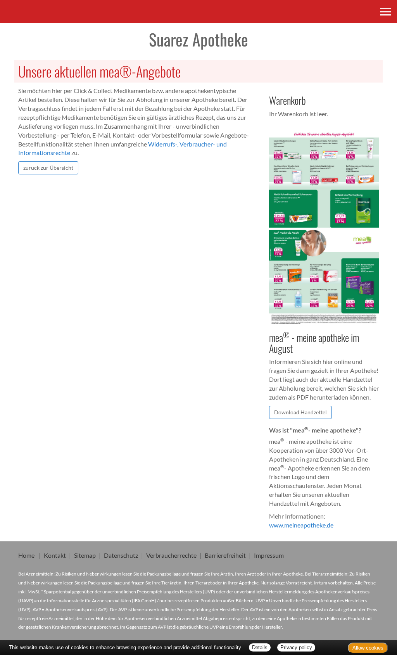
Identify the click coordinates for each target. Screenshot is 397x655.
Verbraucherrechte (171, 555)
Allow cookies (367, 648)
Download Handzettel (300, 412)
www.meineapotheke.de (301, 525)
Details (260, 647)
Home (26, 555)
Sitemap (85, 555)
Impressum (269, 555)
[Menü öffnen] (385, 11)
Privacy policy (296, 647)
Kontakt (55, 555)
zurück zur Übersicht (48, 167)
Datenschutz (121, 555)
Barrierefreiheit (225, 555)
